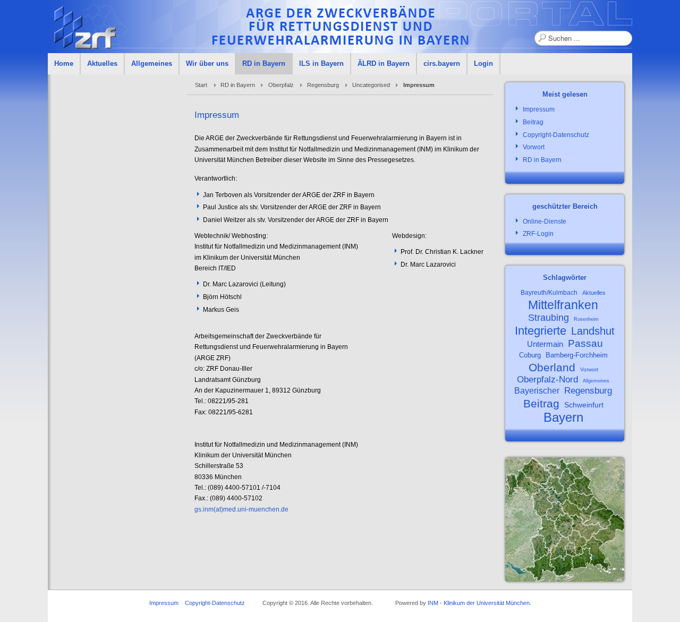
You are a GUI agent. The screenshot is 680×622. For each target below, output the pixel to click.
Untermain (545, 343)
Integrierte (540, 330)
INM (433, 603)
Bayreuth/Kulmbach (549, 292)
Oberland (552, 367)
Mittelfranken (563, 305)
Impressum (163, 603)
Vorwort (589, 369)
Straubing (548, 317)
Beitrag (541, 403)
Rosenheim (586, 319)
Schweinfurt (584, 405)
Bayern (563, 417)
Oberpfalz (281, 85)
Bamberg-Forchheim (577, 355)
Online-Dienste (544, 221)
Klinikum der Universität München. (487, 603)
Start (201, 85)
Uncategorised (371, 85)
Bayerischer (536, 390)
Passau (585, 343)
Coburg (530, 355)
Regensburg (323, 85)
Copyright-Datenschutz (215, 603)
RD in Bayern (237, 85)
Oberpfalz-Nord (547, 379)
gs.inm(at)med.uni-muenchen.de (241, 509)
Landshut (593, 331)
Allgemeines (596, 381)
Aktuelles (594, 292)
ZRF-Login (538, 233)
